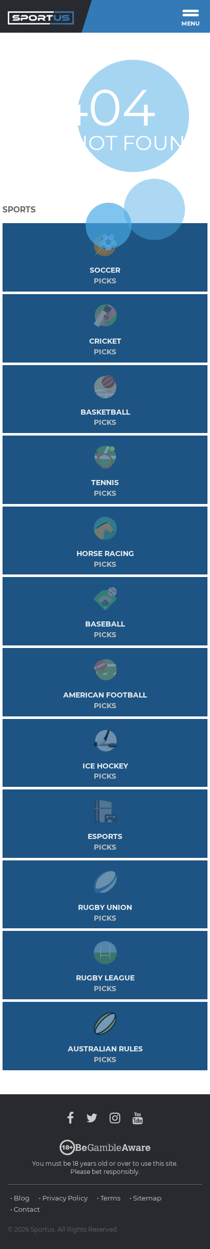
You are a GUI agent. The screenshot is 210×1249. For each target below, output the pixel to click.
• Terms (108, 1198)
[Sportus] (41, 16)
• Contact (25, 1209)
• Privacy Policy (63, 1198)
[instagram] (114, 1118)
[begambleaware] (105, 1153)
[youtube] (135, 1118)
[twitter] (91, 1118)
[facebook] (73, 1118)
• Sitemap (145, 1198)
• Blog (20, 1198)
